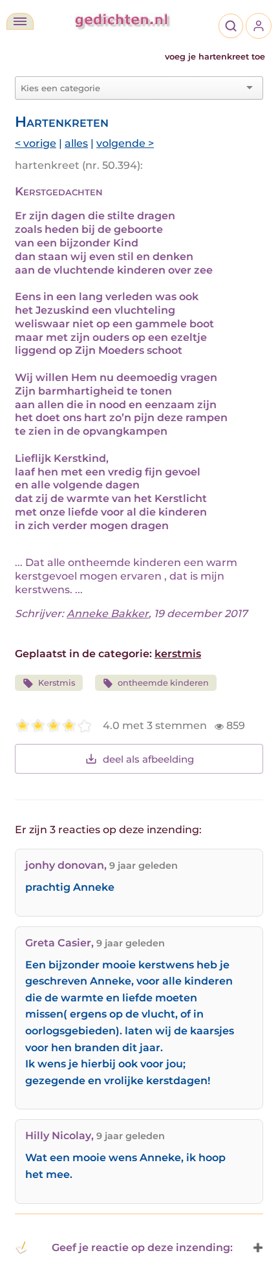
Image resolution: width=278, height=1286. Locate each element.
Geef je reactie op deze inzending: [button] (142, 1247)
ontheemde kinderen (163, 683)
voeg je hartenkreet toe (215, 56)
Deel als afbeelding (148, 759)
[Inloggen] (259, 26)
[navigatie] (20, 21)
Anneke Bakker (108, 613)
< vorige (35, 143)
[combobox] (131, 88)
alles (76, 143)
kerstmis (178, 654)
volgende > (125, 143)
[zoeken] (231, 26)
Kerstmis (56, 683)
